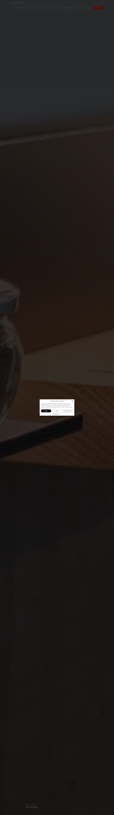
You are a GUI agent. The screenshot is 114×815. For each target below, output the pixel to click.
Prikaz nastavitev (68, 411)
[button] (72, 401)
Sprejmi (46, 411)
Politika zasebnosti (56, 413)
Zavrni (57, 411)
